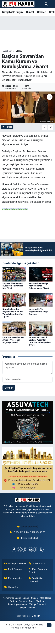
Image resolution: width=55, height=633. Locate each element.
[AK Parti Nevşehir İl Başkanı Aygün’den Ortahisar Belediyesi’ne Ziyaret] (41, 328)
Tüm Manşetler (15, 578)
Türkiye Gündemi (37, 604)
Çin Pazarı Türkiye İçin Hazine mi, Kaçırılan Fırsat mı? (27, 626)
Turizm (13, 601)
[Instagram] (24, 549)
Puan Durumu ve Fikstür (38, 571)
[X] (19, 549)
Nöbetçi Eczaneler (17, 563)
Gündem (40, 601)
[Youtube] (30, 549)
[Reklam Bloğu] (27, 422)
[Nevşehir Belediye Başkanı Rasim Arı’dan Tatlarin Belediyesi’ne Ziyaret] (14, 300)
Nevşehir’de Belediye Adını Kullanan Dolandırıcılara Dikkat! (39, 286)
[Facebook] (14, 549)
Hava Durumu (39, 563)
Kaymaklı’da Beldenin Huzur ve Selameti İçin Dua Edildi (12, 286)
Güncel (30, 12)
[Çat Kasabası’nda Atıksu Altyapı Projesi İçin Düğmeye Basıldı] (14, 328)
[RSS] (41, 549)
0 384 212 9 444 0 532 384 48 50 (29, 532)
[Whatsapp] (35, 549)
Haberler (7, 51)
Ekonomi (23, 601)
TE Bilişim (35, 616)
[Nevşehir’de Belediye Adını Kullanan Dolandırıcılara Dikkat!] (41, 274)
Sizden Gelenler (27, 607)
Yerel (19, 51)
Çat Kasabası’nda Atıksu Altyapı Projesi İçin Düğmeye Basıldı (13, 339)
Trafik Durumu (15, 569)
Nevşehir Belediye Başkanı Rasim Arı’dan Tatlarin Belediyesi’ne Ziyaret (12, 313)
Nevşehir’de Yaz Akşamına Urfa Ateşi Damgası (38, 311)
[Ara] (46, 4)
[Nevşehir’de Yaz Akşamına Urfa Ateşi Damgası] (41, 300)
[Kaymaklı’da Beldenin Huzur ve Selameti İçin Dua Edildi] (14, 274)
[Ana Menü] (50, 4)
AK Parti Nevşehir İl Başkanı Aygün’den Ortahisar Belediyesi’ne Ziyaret (40, 341)
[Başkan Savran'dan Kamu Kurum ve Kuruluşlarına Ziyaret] (27, 108)
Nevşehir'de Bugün (12, 12)
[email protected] (29, 526)
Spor (31, 601)
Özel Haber (45, 598)
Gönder (9, 387)
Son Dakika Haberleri (36, 580)
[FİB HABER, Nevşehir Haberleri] (18, 4)
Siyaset (41, 12)
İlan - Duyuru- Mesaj (17, 604)
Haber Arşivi (14, 587)
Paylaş (9, 127)
